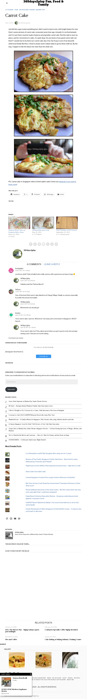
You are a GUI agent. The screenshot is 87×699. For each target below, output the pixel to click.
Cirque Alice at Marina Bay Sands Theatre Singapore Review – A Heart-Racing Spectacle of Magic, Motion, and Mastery (45, 430)
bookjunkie (19, 268)
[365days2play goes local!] (43, 223)
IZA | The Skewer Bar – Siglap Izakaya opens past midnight (22, 631)
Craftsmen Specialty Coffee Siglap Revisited (61, 630)
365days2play (25, 23)
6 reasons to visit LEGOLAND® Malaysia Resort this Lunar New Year (32, 415)
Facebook (9, 362)
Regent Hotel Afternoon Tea (15, 694)
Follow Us (43, 356)
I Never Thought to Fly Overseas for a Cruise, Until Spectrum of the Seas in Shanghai (36, 410)
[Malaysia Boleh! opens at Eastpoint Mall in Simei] (19, 223)
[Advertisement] (43, 568)
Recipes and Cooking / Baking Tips (32, 9)
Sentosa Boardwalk (20, 678)
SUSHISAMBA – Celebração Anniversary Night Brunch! (27, 440)
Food (16, 9)
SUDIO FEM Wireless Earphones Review (14, 690)
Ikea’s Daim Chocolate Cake (36, 472)
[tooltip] (30, 244)
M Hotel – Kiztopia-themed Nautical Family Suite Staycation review (31, 406)
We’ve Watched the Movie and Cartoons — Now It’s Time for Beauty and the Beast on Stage (39, 435)
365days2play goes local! (40, 230)
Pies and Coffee (11, 639)
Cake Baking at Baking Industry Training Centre (63, 639)
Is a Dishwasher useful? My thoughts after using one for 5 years (48, 453)
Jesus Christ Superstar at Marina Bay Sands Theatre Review (28, 401)
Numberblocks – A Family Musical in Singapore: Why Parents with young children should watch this (41, 419)
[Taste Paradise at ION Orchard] (67, 223)
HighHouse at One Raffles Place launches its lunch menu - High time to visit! (53, 466)
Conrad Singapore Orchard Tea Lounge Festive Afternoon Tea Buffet (50, 477)
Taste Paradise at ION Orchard (66, 230)
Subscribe (11, 389)
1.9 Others (9, 9)
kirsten (17, 313)
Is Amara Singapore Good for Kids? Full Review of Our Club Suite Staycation (34, 424)
